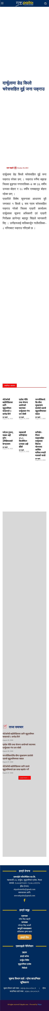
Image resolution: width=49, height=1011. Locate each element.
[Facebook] (24, 900)
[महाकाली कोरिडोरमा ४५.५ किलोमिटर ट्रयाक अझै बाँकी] (24, 426)
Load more (24, 778)
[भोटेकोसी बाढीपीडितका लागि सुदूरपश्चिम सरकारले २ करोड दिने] (8, 394)
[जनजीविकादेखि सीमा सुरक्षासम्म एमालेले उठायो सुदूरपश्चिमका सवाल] (40, 394)
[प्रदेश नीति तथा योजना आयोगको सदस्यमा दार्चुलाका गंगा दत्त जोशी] (24, 394)
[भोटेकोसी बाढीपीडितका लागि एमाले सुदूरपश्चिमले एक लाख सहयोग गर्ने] (42, 769)
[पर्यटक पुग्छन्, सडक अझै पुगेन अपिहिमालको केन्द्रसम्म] (8, 426)
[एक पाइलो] (4, 167)
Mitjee (40, 1004)
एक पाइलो (10, 168)
